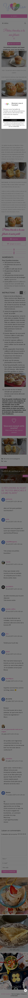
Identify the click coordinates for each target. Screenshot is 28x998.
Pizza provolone (7, 479)
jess (7, 634)
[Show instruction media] (21, 292)
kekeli (8, 652)
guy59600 (9, 586)
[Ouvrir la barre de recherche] (25, 23)
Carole (8, 562)
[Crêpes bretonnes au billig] (14, 951)
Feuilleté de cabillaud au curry (13, 471)
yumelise (9, 759)
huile (5, 461)
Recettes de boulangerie (12, 459)
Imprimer (15, 239)
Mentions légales (16, 994)
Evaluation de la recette (9, 834)
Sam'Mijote (9, 679)
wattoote (9, 499)
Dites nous (8, 430)
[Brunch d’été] (14, 988)
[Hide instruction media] (24, 292)
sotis (7, 519)
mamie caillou (10, 609)
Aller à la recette (15, 44)
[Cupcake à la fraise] (14, 913)
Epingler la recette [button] (15, 244)
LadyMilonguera (11, 542)
